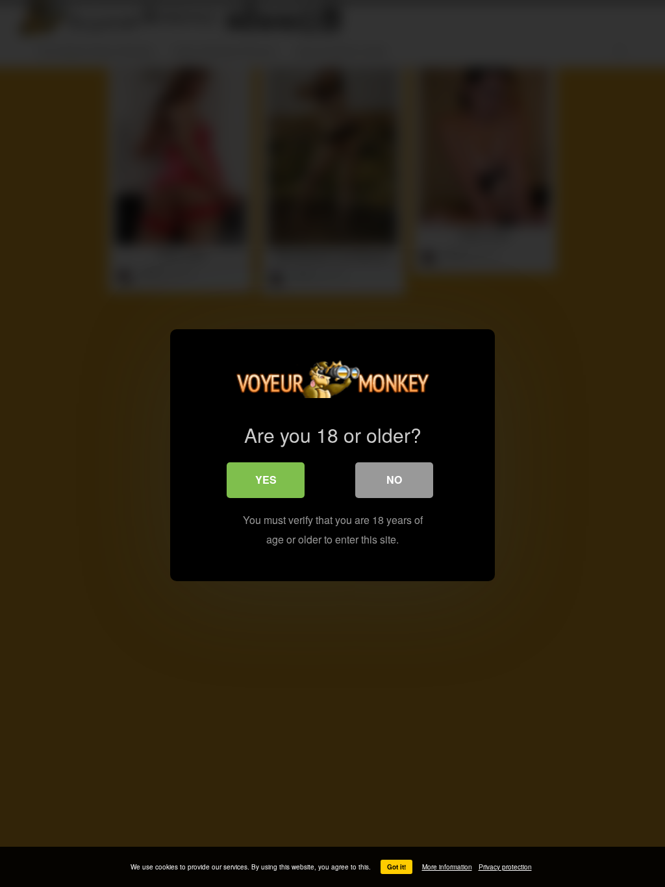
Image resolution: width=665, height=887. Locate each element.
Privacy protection (505, 866)
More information (447, 866)
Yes (266, 479)
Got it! (396, 866)
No (394, 479)
